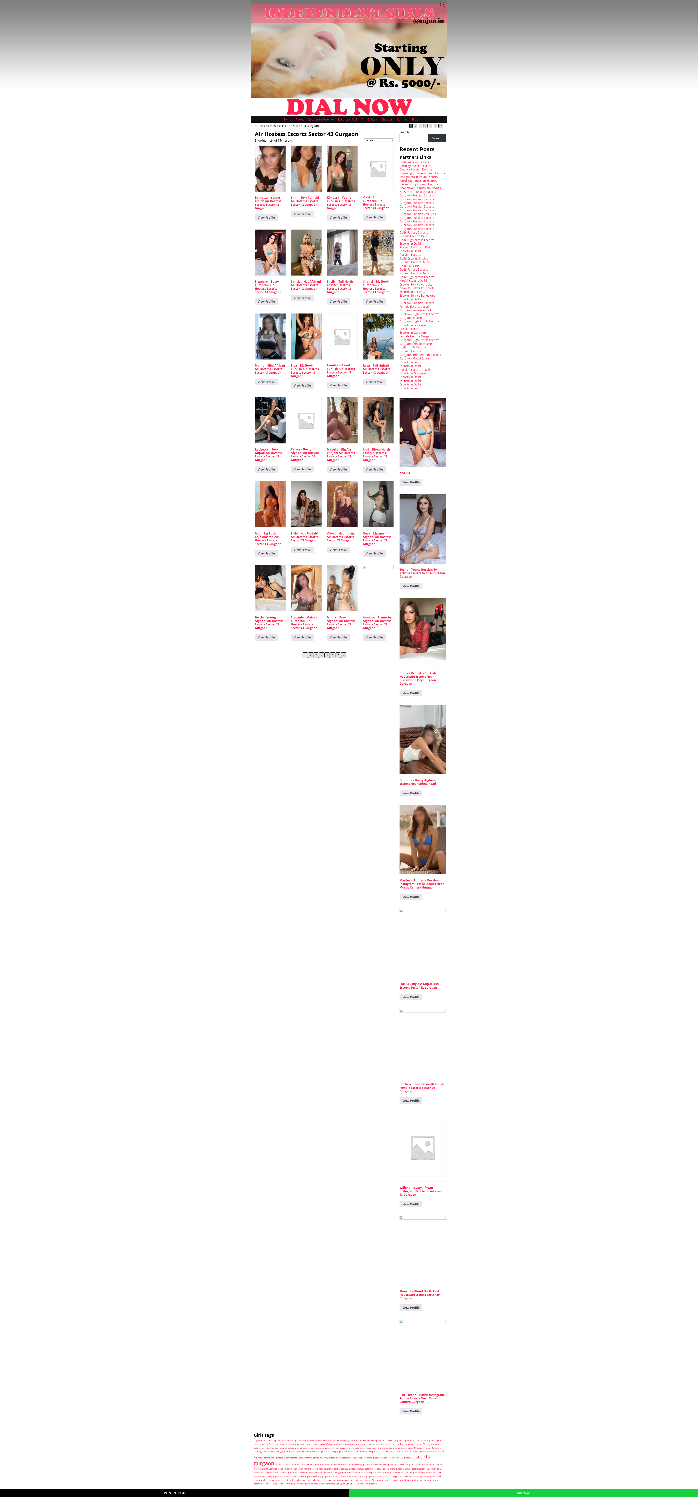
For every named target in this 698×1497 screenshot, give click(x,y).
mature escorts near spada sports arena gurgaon (380, 1469)
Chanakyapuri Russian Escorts (420, 188)
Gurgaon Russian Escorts (417, 195)
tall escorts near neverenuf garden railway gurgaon (286, 1480)
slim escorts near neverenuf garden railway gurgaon (305, 1476)
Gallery (372, 119)
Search (404, 132)
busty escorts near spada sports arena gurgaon (358, 1457)
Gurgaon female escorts (416, 310)
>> (440, 126)
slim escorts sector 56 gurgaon (388, 1476)
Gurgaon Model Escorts (416, 358)
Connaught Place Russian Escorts (422, 173)
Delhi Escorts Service (414, 258)
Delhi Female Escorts (414, 232)
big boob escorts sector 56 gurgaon (417, 1444)
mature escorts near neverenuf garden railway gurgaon (330, 1469)
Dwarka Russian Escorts (416, 169)
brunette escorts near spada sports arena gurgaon (368, 1451)
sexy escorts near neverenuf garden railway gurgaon (321, 1472)
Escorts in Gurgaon (413, 325)
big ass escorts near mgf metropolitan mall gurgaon (278, 1440)
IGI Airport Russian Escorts (418, 192)
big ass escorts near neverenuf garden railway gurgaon (329, 1440)
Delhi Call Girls (409, 266)
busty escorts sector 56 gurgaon (397, 1457)
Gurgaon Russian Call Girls (418, 214)
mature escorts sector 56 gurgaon (420, 1469)
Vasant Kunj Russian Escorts (419, 184)
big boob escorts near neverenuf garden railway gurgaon (323, 1444)
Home (287, 119)
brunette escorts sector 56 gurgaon (409, 1451)
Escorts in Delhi (348, 119)
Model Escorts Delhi (413, 281)
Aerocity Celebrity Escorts (417, 288)
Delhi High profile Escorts (417, 240)
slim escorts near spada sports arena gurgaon (352, 1476)
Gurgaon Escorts (411, 318)
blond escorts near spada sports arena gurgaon (371, 1448)
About (300, 119)
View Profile (266, 218)
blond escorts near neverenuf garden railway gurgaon (322, 1448)
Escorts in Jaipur (411, 362)
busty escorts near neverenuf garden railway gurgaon (309, 1457)
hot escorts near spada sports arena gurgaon (392, 1464)
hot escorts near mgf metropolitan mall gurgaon (298, 1464)
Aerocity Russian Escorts (416, 166)
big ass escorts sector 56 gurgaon (418, 1440)
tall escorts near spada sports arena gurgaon (333, 1480)
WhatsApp (523, 1493)
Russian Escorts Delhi (414, 262)
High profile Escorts (413, 347)
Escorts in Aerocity (321, 119)
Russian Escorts (410, 255)
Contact (402, 119)
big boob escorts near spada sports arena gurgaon (376, 1444)
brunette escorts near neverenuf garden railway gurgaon (316, 1451)
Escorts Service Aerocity (416, 284)
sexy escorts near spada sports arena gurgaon (369, 1472)
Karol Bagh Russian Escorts (418, 181)
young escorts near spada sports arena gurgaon (322, 1483)
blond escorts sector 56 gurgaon (409, 1448)
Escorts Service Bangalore (417, 296)
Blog (415, 119)
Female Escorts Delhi (414, 236)
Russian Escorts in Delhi (416, 247)
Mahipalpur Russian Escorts (419, 177)
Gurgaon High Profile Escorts (419, 314)
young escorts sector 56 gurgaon (361, 1483)
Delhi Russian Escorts (414, 162)
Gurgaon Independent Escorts (420, 355)
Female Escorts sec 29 (415, 307)
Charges (387, 119)
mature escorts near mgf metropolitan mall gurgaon (278, 1469)
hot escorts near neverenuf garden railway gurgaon (346, 1464)
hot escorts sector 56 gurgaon (429, 1464)
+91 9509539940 (175, 1493)
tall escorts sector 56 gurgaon (369, 1480)
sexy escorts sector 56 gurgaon (406, 1472)
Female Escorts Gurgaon (416, 336)
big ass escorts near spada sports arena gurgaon (379, 1440)
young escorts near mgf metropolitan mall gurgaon (408, 1480)
